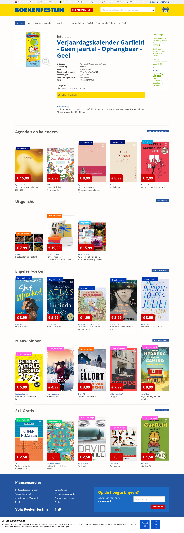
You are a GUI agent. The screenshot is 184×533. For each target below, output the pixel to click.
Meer (157, 131)
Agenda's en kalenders (54, 23)
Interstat (64, 36)
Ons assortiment (81, 10)
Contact (58, 502)
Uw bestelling (61, 490)
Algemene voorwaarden (65, 494)
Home (29, 23)
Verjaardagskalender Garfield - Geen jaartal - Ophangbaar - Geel (97, 23)
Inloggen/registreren (159, 2)
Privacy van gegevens (64, 498)
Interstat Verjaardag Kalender (93, 64)
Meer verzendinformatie (160, 69)
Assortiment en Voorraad (26, 498)
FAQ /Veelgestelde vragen (26, 490)
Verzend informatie (24, 494)
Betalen (18, 502)
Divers (38, 23)
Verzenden (158, 506)
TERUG (20, 23)
